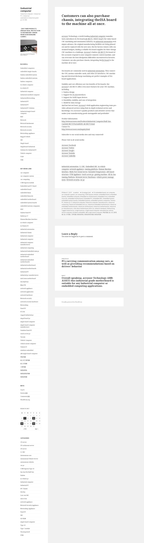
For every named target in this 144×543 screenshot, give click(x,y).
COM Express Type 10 (27, 469)
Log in (22, 390)
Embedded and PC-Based (28, 186)
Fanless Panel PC (25, 213)
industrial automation (27, 229)
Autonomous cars (25, 455)
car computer (24, 173)
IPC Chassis (24, 489)
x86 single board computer (29, 353)
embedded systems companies (30, 206)
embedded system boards (28, 203)
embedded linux (25, 193)
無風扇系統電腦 (25, 373)
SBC (21, 140)
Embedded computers (27, 68)
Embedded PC (88, 198)
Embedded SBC (91, 166)
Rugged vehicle (25, 137)
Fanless (22, 475)
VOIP (22, 157)
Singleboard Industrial (27, 147)
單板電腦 (23, 357)
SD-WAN (23, 518)
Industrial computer (26, 9)
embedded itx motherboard (88, 196)
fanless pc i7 (24, 216)
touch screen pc (25, 334)
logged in (74, 236)
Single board (24, 143)
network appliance (26, 288)
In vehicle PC (24, 88)
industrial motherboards (28, 268)
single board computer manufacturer (96, 210)
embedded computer (73, 196)
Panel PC (23, 308)
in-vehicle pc (24, 479)
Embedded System (108, 198)
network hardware (26, 295)
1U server (23, 442)
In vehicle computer (26, 85)
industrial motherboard (28, 265)
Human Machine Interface (28, 219)
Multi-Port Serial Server (78, 172)
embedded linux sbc (26, 196)
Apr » (36, 429)
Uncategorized (25, 532)
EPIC (21, 209)
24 (33, 423)
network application (26, 292)
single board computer (27, 322)
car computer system (27, 176)
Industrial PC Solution (27, 108)
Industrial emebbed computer (30, 95)
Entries (24, 393)
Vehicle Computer (26, 340)
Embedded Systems (84, 200)
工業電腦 (23, 367)
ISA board (105, 60)
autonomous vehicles (27, 462)
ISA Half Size (24, 282)
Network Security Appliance (29, 505)
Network (23, 120)
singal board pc (25, 318)
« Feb (24, 429)
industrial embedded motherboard (98, 204)
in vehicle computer (26, 223)
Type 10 (22, 525)
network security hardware (29, 302)
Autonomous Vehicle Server (29, 459)
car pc (22, 465)
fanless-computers (26, 81)
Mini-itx (91, 208)
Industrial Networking (27, 98)
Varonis (22, 337)
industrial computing (27, 248)
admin (77, 192)
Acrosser (87, 52)
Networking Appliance (27, 509)
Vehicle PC (23, 347)
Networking (24, 305)
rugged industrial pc (27, 315)
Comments (25, 396)
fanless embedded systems (28, 78)
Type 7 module (25, 528)
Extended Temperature (97, 172)
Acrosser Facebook (69, 145)
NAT (21, 117)
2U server (23, 449)
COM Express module (27, 183)
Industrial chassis (26, 232)
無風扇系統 (23, 370)
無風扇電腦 (23, 377)
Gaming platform (91, 169)
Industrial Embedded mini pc (29, 251)
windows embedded (26, 350)
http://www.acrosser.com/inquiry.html (76, 129)
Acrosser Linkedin (68, 156)
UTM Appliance (75, 174)
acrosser (65, 36)
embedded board (25, 189)
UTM (22, 535)
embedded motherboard (28, 199)
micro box (23, 499)
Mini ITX (23, 285)
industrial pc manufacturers (29, 275)
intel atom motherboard (28, 278)
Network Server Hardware (86, 177)
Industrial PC (24, 101)
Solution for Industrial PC (28, 150)
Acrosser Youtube (68, 153)
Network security (26, 127)
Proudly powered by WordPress (72, 302)
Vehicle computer (26, 153)
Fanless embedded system (28, 75)
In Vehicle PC (24, 226)
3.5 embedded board (99, 192)
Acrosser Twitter (68, 148)
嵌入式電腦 (23, 363)
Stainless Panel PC (26, 330)
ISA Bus (22, 492)
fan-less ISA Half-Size (27, 472)
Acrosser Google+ (68, 150)
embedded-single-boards (28, 71)
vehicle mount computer (28, 344)
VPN (21, 160)
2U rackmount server (27, 445)
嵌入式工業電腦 (25, 360)
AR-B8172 (88, 39)
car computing (25, 179)
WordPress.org (25, 400)
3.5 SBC (22, 452)
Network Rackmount (27, 123)
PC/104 (22, 312)
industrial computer (98, 36)
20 (22, 423)
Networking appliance (27, 133)
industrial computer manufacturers (97, 202)
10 (33, 418)
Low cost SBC (24, 495)
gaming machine (100, 174)
